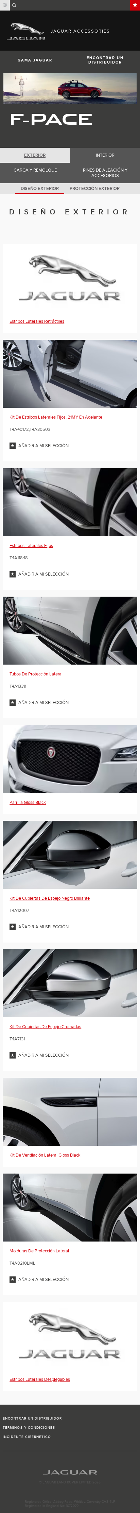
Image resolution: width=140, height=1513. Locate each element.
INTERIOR (105, 155)
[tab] (35, 155)
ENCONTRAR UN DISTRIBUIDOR (105, 60)
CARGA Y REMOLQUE (35, 170)
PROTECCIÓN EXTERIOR (95, 188)
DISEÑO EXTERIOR (40, 188)
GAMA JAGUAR (35, 60)
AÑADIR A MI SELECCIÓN (43, 445)
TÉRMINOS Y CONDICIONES (29, 1428)
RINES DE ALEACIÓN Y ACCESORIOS (105, 173)
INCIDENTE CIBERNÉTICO (27, 1437)
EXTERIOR (35, 155)
